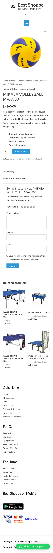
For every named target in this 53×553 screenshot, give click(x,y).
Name (9, 232)
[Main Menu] (26, 23)
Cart (5, 401)
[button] (26, 14)
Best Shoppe (31, 5)
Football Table (9, 479)
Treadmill (7, 433)
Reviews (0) (8, 171)
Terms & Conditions (12, 416)
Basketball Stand (10, 476)
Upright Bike (8, 440)
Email (9, 244)
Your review (13, 213)
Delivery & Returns (11, 409)
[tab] (26, 171)
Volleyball (35, 81)
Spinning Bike (9, 452)
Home (5, 81)
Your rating (13, 206)
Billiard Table (8, 468)
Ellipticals (7, 437)
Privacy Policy (9, 413)
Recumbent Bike (10, 444)
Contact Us (8, 405)
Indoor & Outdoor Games (19, 81)
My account (8, 398)
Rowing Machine (10, 448)
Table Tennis (8, 472)
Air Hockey (8, 483)
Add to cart (21, 151)
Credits (36, 541)
